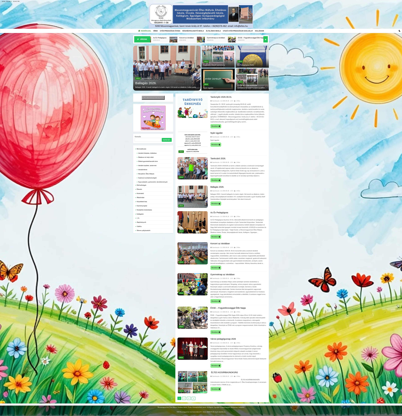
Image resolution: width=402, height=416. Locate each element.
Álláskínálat (140, 197)
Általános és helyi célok (146, 157)
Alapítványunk (141, 222)
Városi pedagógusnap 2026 (167, 38)
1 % (138, 218)
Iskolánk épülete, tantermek (147, 165)
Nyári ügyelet (256, 38)
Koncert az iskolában (220, 243)
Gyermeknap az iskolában (222, 274)
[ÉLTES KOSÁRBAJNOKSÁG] (183, 41)
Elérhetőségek (141, 185)
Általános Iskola (213, 31)
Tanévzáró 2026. (147, 80)
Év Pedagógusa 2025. (245, 65)
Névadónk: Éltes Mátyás (146, 174)
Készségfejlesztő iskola (193, 31)
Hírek (156, 30)
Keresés (138, 137)
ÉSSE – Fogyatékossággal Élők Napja (228, 308)
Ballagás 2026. (217, 187)
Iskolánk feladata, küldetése (147, 153)
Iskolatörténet (142, 169)
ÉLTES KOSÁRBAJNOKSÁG (199, 38)
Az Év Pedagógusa (219, 212)
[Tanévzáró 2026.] (167, 68)
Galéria (139, 226)
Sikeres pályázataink (143, 230)
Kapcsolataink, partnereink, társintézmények (153, 182)
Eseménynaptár (142, 206)
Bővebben (214, 126)
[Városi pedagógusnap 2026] (151, 41)
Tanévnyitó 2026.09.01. (231, 38)
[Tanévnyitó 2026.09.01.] (217, 41)
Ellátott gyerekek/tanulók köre (148, 161)
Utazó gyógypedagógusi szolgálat (238, 31)
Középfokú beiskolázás (144, 210)
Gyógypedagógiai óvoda (170, 31)
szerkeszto (216, 101)
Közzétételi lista (142, 201)
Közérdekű (140, 193)
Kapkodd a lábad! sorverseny (214, 65)
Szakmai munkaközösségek (147, 178)
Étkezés (139, 189)
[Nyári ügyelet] (246, 41)
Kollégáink (140, 214)
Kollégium (259, 31)
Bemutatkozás (141, 149)
